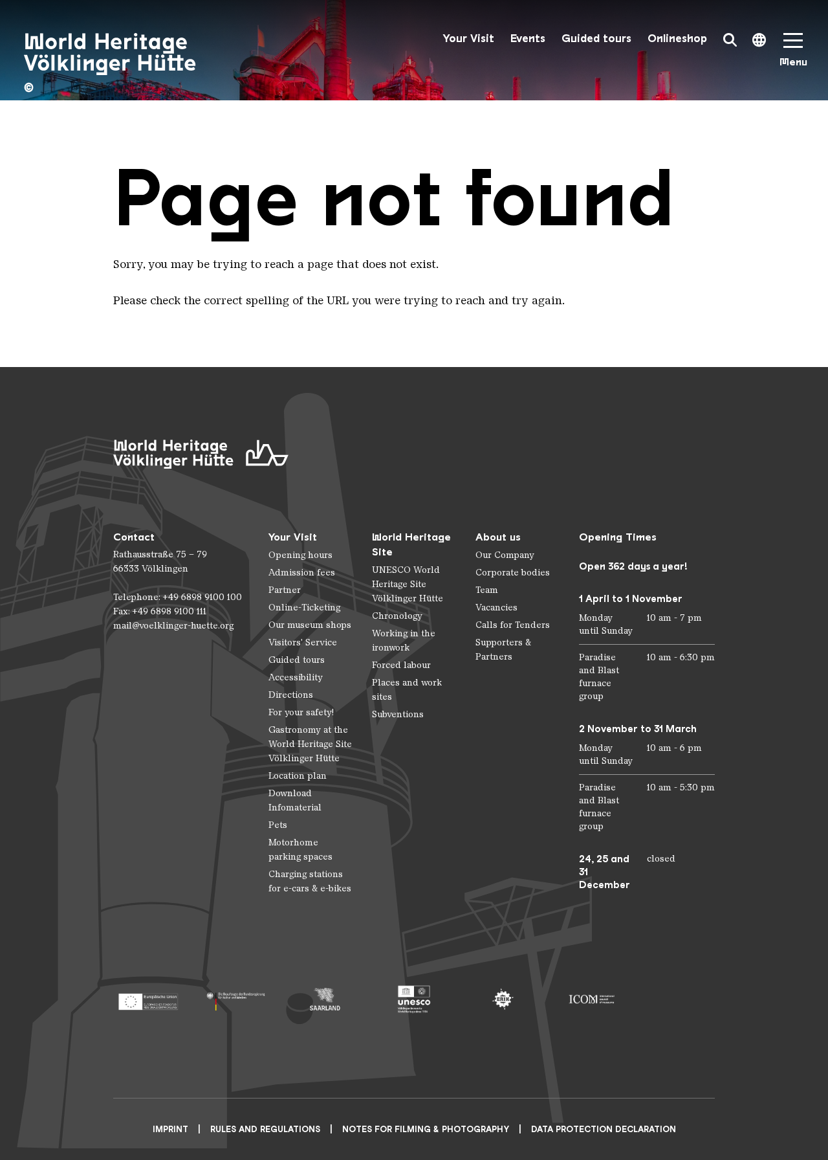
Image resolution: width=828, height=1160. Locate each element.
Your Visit (468, 38)
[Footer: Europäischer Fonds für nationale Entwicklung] (147, 999)
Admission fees (301, 572)
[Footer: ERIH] (503, 999)
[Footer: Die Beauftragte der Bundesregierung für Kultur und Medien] (236, 999)
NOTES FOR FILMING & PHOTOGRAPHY (425, 1129)
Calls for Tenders (512, 625)
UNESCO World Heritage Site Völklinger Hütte (407, 584)
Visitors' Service (302, 642)
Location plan (297, 776)
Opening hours (300, 555)
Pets (277, 825)
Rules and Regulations (265, 1129)
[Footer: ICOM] (591, 999)
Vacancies (496, 607)
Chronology (397, 616)
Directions (290, 695)
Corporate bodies (512, 572)
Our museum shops (309, 625)
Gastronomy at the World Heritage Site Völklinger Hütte (310, 744)
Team (486, 590)
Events (527, 38)
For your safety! (301, 712)
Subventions (398, 714)
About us (498, 537)
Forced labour (401, 665)
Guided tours (596, 38)
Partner (284, 590)
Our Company (504, 555)
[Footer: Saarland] (325, 999)
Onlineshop (677, 38)
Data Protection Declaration (603, 1129)
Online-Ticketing (304, 607)
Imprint (170, 1129)
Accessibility (295, 677)
